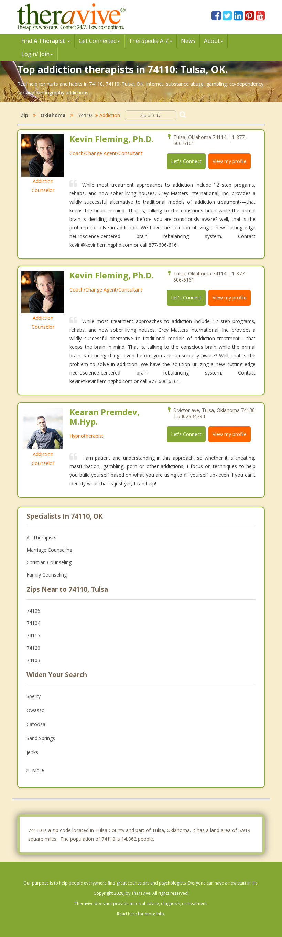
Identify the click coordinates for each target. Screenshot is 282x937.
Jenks (32, 752)
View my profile (230, 161)
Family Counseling (46, 574)
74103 (33, 660)
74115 (33, 635)
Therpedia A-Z (149, 41)
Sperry (33, 696)
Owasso (35, 710)
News (188, 41)
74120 (33, 647)
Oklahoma (53, 115)
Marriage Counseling (49, 550)
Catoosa (35, 724)
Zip (24, 115)
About (212, 41)
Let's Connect (186, 161)
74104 (33, 623)
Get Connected (98, 41)
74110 (85, 115)
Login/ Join (35, 54)
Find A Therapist (44, 41)
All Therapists (41, 537)
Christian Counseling (49, 562)
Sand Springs (40, 738)
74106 (33, 610)
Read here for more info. (141, 914)
